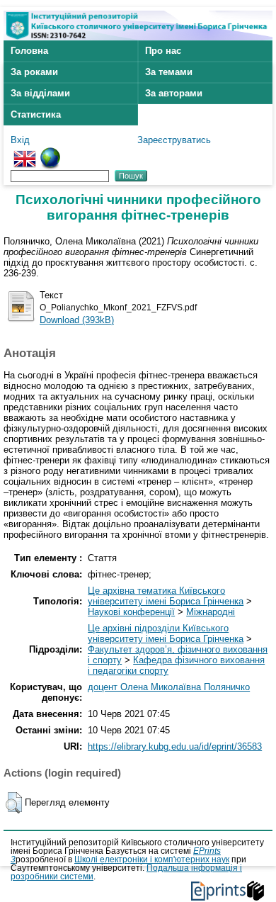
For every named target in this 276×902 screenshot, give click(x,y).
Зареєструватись (174, 140)
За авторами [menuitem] (173, 93)
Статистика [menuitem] (36, 114)
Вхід (20, 140)
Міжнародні (210, 612)
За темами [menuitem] (168, 72)
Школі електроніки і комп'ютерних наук (151, 859)
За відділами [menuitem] (40, 93)
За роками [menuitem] (34, 72)
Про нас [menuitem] (163, 50)
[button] (14, 802)
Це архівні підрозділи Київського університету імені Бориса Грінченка (165, 633)
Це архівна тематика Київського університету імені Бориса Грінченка (165, 596)
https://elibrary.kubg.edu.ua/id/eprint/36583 (175, 746)
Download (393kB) (77, 320)
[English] (24, 152)
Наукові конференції (131, 612)
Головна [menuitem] (29, 50)
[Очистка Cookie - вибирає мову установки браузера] (50, 152)
